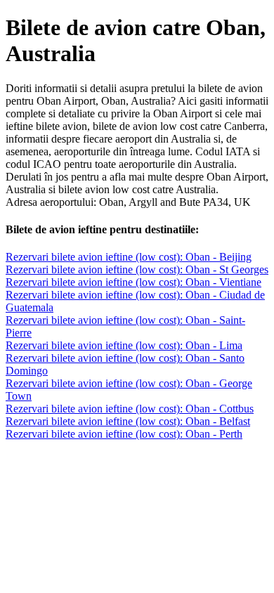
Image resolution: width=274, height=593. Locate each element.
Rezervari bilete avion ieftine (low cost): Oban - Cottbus (130, 409)
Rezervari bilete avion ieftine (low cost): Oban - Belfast (128, 421)
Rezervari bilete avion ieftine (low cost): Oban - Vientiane (133, 282)
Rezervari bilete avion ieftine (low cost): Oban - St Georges (137, 269)
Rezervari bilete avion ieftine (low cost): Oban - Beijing (129, 257)
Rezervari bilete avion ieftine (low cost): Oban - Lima (124, 345)
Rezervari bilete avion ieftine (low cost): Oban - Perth (124, 434)
